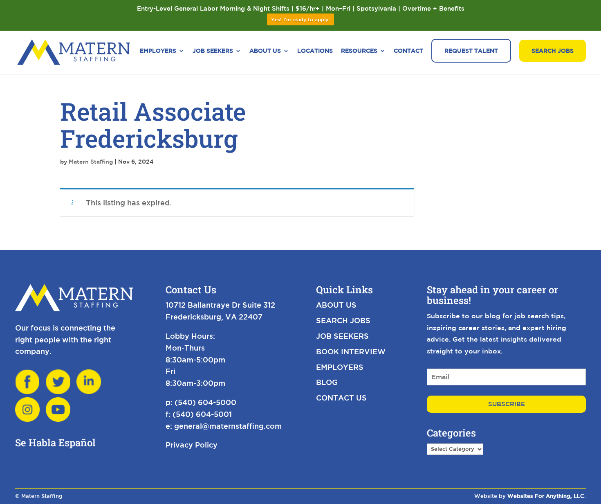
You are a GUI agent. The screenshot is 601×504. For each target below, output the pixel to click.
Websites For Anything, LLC (545, 496)
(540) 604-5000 (205, 402)
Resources (359, 51)
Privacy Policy (192, 445)
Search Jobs (552, 50)
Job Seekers (213, 51)
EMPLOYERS (339, 367)
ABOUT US (336, 305)
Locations (315, 51)
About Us (265, 51)
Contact (408, 51)
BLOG (327, 382)
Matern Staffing (91, 161)
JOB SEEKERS (342, 336)
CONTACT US (341, 398)
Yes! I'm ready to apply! (300, 19)
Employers (158, 51)
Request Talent (471, 50)
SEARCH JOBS (343, 320)
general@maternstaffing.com (228, 426)
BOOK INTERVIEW (351, 351)
